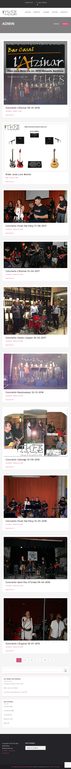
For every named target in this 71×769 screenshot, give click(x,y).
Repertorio (7, 719)
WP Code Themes (54, 766)
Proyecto (36, 12)
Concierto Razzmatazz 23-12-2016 (25, 392)
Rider (7, 177)
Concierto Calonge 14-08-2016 (23, 459)
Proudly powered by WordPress (21, 766)
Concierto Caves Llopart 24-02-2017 (26, 337)
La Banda (46, 12)
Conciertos (9, 229)
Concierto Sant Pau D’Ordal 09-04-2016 (28, 582)
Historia (28, 12)
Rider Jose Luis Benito (18, 174)
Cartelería (8, 111)
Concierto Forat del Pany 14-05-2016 (26, 521)
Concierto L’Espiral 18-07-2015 (23, 643)
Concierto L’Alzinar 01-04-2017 (23, 271)
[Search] (65, 671)
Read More (9, 115)
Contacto (64, 12)
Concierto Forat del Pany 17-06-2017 (26, 226)
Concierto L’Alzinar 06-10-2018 (23, 107)
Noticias (55, 12)
